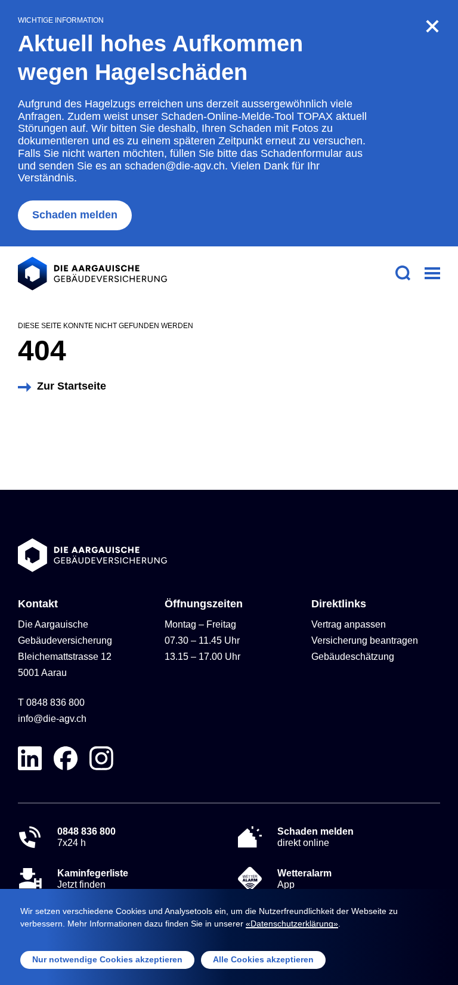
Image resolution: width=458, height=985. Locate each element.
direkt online (315, 837)
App (304, 879)
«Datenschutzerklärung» (292, 923)
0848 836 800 (55, 702)
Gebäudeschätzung (352, 656)
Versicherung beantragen (364, 640)
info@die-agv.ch (52, 719)
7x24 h (86, 837)
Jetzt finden (92, 879)
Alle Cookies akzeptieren (263, 959)
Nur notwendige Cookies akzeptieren (107, 959)
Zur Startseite (71, 386)
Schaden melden (74, 215)
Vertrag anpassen (348, 624)
